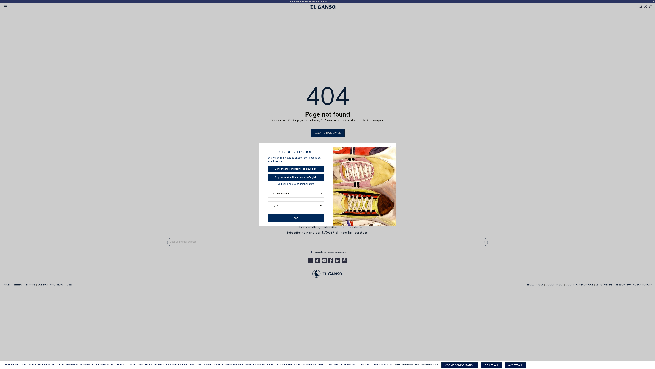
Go (296, 218)
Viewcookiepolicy (429, 364)
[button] (459, 365)
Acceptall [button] (515, 365)
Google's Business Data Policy (407, 364)
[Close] (390, 147)
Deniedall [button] (491, 365)
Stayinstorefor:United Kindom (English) (296, 177)
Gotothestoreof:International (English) (296, 169)
